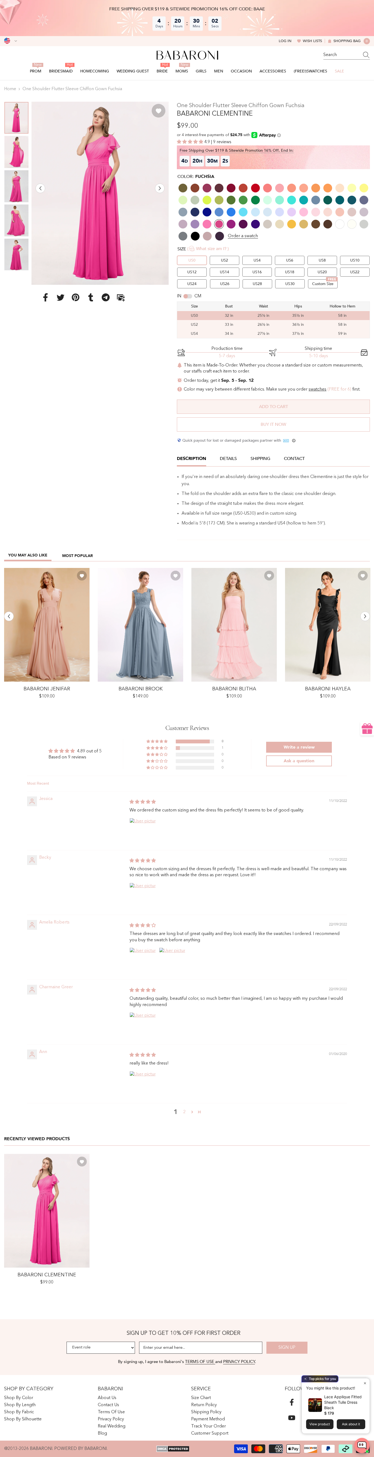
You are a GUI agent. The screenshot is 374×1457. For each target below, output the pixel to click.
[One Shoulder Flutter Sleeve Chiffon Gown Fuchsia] (47, 1211)
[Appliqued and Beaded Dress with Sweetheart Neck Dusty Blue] (140, 625)
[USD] (10, 41)
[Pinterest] (75, 297)
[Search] (346, 55)
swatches (317, 389)
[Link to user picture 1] (143, 831)
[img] (143, 802)
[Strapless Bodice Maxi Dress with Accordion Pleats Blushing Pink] (234, 625)
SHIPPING (260, 459)
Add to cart (273, 407)
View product (319, 1424)
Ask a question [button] (299, 761)
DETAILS (228, 459)
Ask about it (351, 1424)
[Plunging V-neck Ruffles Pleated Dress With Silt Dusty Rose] (47, 625)
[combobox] (341, 55)
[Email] (121, 297)
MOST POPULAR (77, 555)
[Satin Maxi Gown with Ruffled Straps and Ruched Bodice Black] (327, 625)
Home (10, 89)
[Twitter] (60, 297)
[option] (100, 193)
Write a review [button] (299, 747)
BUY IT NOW (273, 424)
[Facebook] (45, 297)
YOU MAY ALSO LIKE (27, 555)
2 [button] (184, 1112)
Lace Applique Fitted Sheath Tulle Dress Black (343, 1402)
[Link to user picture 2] (172, 961)
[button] (40, 188)
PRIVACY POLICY (239, 1361)
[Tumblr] (91, 297)
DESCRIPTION (191, 459)
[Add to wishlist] (158, 111)
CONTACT (294, 459)
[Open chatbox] (362, 1445)
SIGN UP (286, 1347)
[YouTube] (292, 1418)
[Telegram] (106, 297)
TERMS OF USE (200, 1361)
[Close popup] (365, 1383)
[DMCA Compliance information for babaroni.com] (172, 1449)
